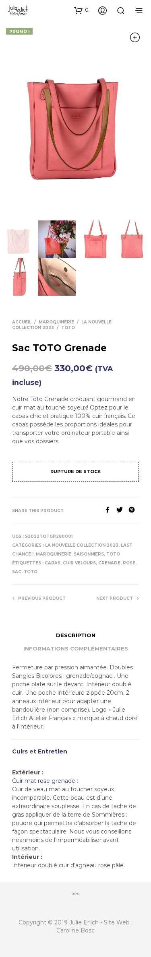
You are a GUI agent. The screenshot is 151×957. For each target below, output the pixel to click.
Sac (16, 571)
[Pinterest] (133, 511)
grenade (109, 563)
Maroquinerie (56, 322)
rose (129, 563)
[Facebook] (110, 511)
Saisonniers (89, 554)
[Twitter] (122, 511)
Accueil (21, 322)
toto (68, 327)
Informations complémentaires (75, 648)
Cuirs (20, 751)
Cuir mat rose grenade (44, 780)
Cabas (52, 563)
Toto (30, 571)
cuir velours (79, 563)
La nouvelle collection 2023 (81, 545)
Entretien (52, 751)
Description (75, 635)
